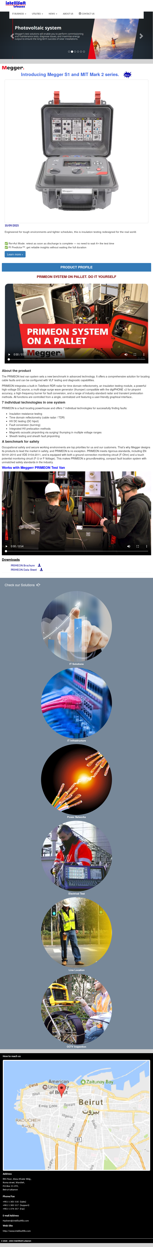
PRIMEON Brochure (23, 565)
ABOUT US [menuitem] (68, 14)
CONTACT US (87, 14)
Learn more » (15, 254)
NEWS (52, 14)
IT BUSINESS (18, 14)
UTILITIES (36, 14)
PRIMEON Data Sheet (24, 570)
